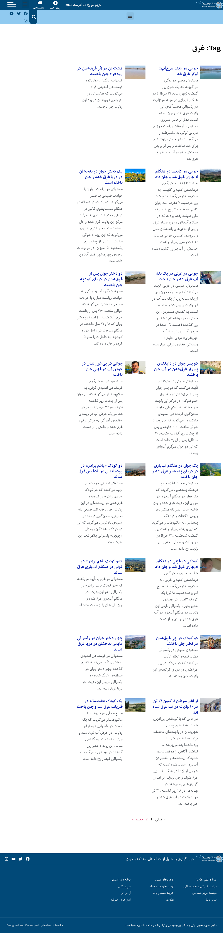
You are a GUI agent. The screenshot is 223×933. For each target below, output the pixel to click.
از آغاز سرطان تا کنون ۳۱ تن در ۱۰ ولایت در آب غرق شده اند (175, 706)
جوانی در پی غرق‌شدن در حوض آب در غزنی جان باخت (102, 369)
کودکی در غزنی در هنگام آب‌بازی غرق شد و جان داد (176, 564)
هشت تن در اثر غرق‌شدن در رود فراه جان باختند (100, 71)
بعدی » (137, 819)
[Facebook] (25, 13)
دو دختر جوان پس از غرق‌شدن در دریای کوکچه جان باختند (101, 279)
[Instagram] (25, 20)
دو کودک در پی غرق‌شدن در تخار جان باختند (177, 640)
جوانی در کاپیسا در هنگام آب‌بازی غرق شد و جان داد (176, 174)
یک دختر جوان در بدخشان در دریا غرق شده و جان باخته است (101, 177)
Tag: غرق (206, 48)
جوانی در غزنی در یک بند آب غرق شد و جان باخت (177, 276)
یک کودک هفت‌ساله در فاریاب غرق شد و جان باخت (100, 703)
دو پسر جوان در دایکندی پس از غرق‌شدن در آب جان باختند (176, 369)
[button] (25, 4)
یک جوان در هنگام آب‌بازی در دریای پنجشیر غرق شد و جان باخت (175, 471)
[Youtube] (11, 13)
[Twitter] (18, 13)
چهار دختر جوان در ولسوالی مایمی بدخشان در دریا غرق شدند (100, 643)
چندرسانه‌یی (39, 7)
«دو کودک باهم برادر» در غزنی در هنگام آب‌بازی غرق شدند (100, 566)
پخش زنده (54, 8)
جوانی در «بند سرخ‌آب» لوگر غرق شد (178, 71)
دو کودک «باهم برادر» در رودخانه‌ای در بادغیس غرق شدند (100, 471)
